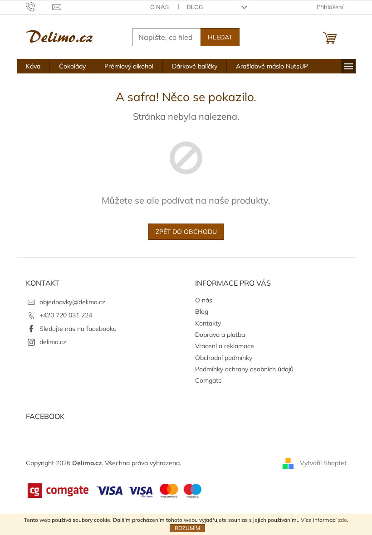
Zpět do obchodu (186, 232)
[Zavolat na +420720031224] (39, 6)
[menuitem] (33, 66)
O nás (159, 6)
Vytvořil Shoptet (323, 462)
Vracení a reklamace (224, 346)
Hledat (220, 37)
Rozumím (187, 528)
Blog (195, 6)
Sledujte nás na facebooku (78, 329)
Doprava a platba (220, 335)
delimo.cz (52, 342)
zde (342, 519)
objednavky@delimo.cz (72, 302)
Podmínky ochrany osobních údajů (244, 369)
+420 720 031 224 (65, 315)
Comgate (208, 380)
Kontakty (208, 323)
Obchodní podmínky (223, 358)
